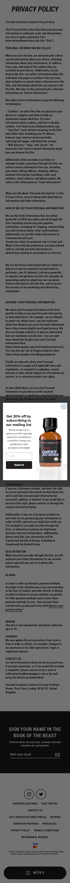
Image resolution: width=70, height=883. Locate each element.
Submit (19, 465)
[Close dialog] (63, 406)
